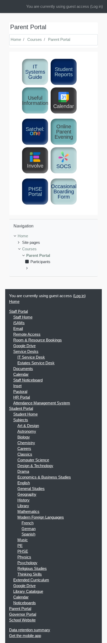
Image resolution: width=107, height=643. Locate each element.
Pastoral (20, 392)
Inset (17, 386)
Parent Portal (59, 39)
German (29, 529)
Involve (35, 166)
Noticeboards (24, 603)
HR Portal (21, 397)
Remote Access (27, 334)
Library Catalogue (28, 591)
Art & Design (28, 426)
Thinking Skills (29, 574)
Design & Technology (35, 466)
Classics (24, 454)
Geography (26, 494)
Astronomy (26, 431)
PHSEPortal (35, 191)
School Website (22, 620)
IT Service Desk (31, 357)
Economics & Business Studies (44, 477)
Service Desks (25, 351)
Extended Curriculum (31, 580)
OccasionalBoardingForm (63, 191)
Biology (23, 437)
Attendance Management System (41, 403)
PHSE (22, 551)
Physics (24, 557)
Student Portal (21, 408)
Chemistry (26, 443)
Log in (96, 6)
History (23, 500)
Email (18, 329)
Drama (23, 471)
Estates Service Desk (36, 363)
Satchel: (35, 129)
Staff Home (22, 317)
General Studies (31, 489)
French (28, 523)
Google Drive (24, 346)
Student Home (25, 414)
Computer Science (33, 460)
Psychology (27, 563)
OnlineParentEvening (64, 132)
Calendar (63, 106)
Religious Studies (32, 568)
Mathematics (28, 512)
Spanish (28, 534)
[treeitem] (53, 236)
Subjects (20, 420)
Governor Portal (22, 614)
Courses (34, 39)
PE (20, 546)
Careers (24, 449)
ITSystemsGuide (35, 72)
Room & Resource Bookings (37, 340)
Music (22, 540)
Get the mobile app (25, 636)
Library (23, 506)
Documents (23, 369)
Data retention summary (29, 630)
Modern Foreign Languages (40, 517)
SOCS (63, 166)
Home (16, 39)
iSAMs (19, 323)
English (23, 483)
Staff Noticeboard (28, 380)
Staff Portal (18, 311)
